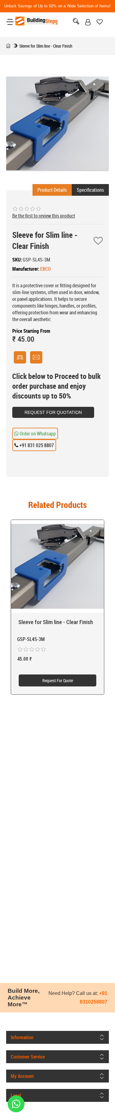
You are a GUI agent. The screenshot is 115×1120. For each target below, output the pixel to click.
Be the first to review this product (43, 215)
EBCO (45, 268)
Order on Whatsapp (37, 433)
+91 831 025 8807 (36, 445)
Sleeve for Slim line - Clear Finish (55, 622)
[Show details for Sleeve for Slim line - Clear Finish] (57, 566)
